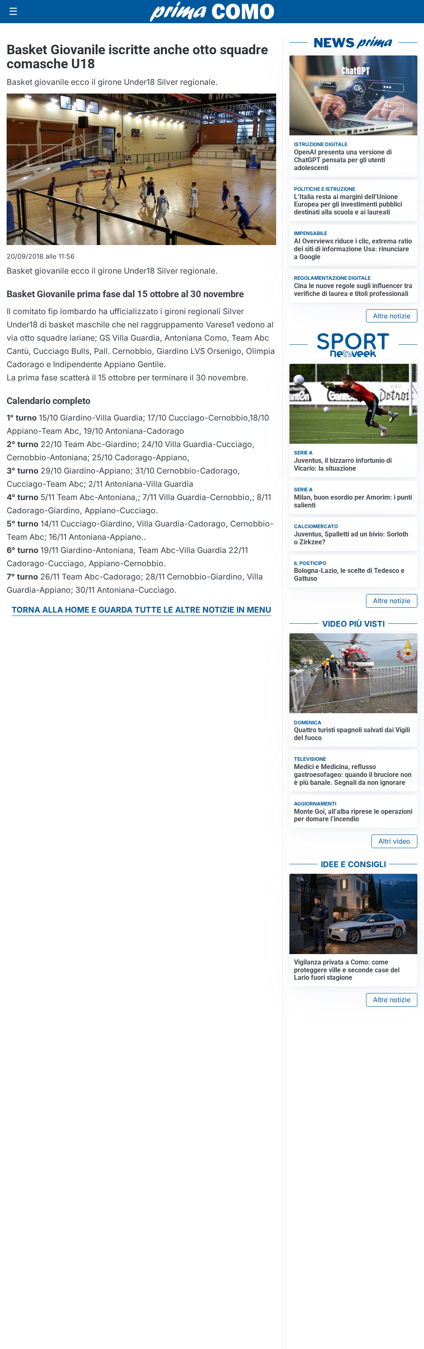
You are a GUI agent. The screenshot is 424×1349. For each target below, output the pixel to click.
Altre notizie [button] (391, 316)
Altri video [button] (394, 841)
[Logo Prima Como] (212, 11)
